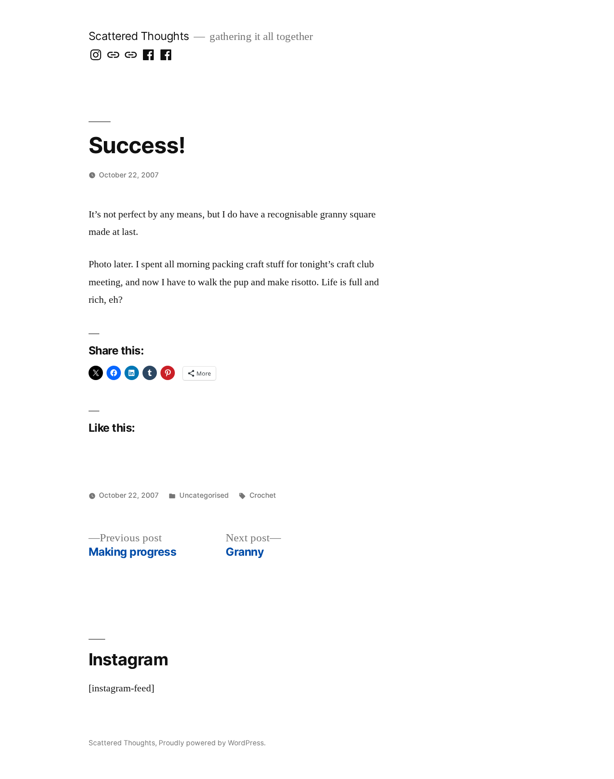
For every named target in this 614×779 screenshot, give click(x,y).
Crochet (262, 495)
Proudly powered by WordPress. (212, 743)
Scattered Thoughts (139, 36)
